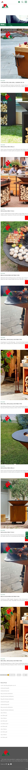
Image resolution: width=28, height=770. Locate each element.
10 (17, 674)
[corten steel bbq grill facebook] (6, 764)
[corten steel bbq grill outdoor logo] (5, 5)
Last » (26, 674)
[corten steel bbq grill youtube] (11, 764)
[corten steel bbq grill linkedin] (9, 764)
